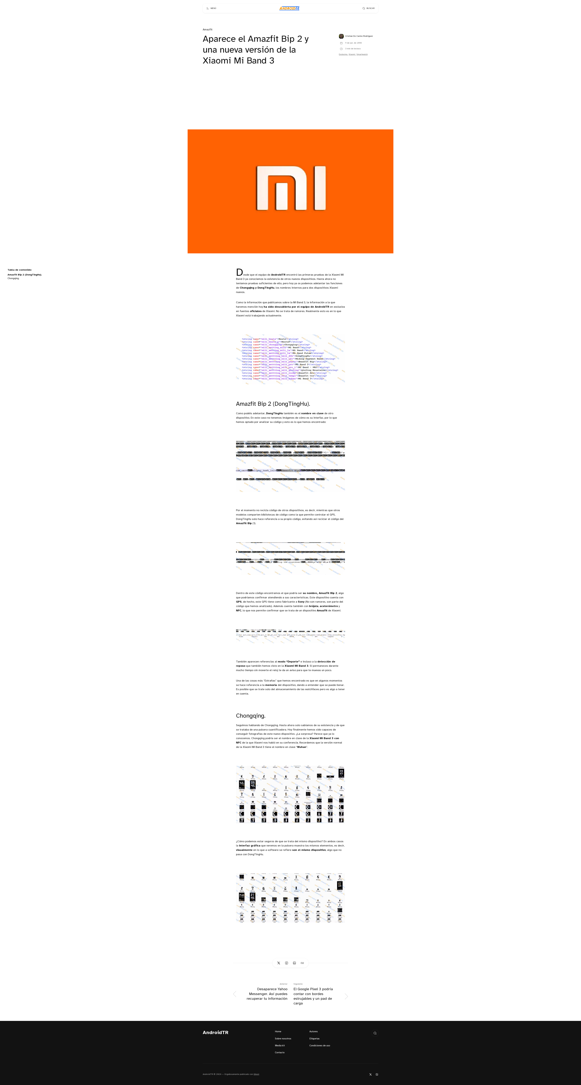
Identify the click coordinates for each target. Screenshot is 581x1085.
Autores (313, 1031)
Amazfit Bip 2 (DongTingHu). (25, 274)
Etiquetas (314, 1038)
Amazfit (207, 29)
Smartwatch (362, 54)
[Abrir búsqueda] (375, 1033)
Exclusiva (343, 54)
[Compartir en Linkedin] (294, 963)
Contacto (280, 1052)
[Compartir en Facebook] (286, 963)
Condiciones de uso (319, 1045)
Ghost (256, 1074)
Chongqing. (13, 278)
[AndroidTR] (289, 8)
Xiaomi (352, 54)
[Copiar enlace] (302, 963)
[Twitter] (370, 1074)
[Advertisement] (290, 107)
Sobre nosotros (283, 1038)
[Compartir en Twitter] (278, 963)
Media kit (280, 1045)
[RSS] (377, 1074)
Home (278, 1031)
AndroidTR (216, 1032)
